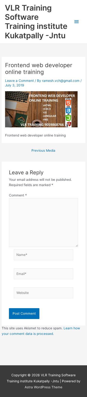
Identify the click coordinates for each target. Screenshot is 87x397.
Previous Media (43, 150)
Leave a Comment (19, 81)
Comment (18, 195)
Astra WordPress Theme (43, 387)
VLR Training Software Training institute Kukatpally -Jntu (36, 21)
